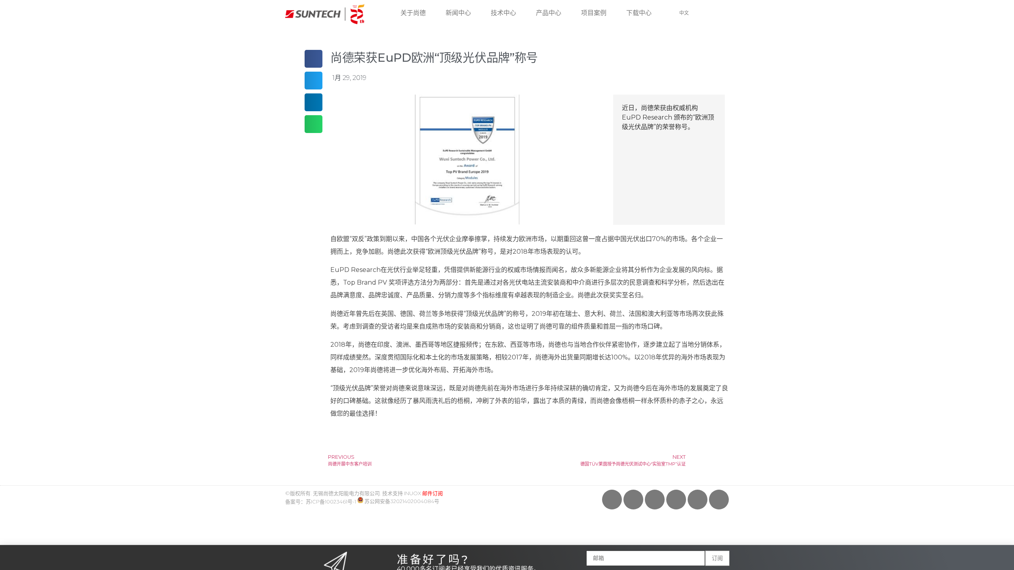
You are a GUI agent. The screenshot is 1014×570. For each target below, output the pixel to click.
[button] (1003, 542)
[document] (507, 285)
